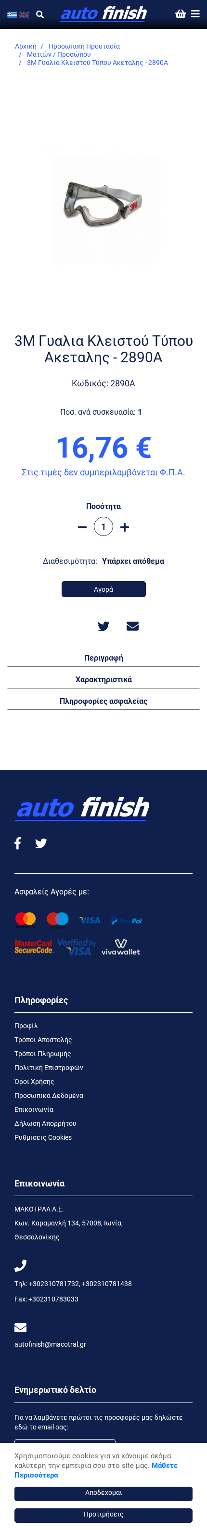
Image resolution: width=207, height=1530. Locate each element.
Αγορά (103, 589)
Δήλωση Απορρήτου (45, 1123)
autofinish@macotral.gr (50, 1344)
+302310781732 (54, 1283)
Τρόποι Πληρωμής (42, 1053)
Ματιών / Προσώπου (59, 54)
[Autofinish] (103, 14)
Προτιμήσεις (104, 1513)
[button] (103, 657)
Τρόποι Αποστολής (43, 1039)
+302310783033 (53, 1298)
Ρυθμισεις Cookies (43, 1137)
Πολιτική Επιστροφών (48, 1067)
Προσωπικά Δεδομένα (48, 1095)
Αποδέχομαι (103, 1492)
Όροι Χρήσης (34, 1081)
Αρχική (26, 46)
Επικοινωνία (33, 1109)
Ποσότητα (103, 506)
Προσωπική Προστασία (84, 46)
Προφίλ (26, 1025)
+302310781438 (107, 1283)
